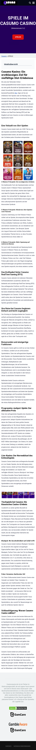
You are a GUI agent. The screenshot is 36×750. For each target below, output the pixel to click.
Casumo (4, 56)
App (16, 93)
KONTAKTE (8, 746)
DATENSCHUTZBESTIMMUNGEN (22, 746)
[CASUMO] (9, 2)
